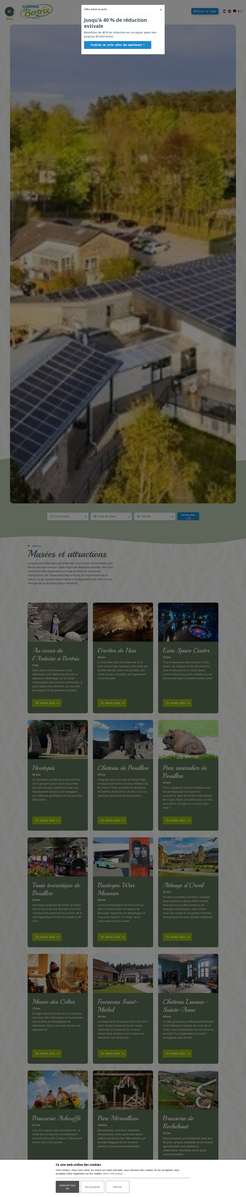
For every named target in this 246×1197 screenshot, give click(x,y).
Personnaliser (92, 1186)
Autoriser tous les (67, 1187)
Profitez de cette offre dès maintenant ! (117, 44)
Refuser (117, 1186)
